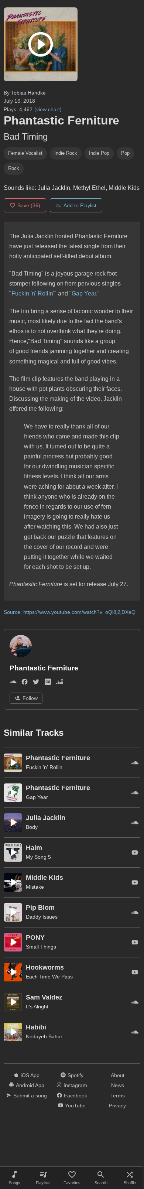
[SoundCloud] (13, 683)
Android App (30, 1085)
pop (125, 153)
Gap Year (84, 293)
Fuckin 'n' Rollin (32, 293)
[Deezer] (59, 683)
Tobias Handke (28, 93)
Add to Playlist (80, 205)
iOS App (30, 1075)
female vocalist (25, 153)
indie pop (99, 153)
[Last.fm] (47, 683)
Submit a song (30, 1096)
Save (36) (28, 205)
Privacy (117, 1105)
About (117, 1075)
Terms (117, 1096)
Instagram (75, 1085)
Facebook (75, 1096)
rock (13, 168)
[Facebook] (24, 683)
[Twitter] (36, 683)
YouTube (75, 1105)
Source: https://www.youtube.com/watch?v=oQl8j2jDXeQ (70, 612)
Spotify (75, 1075)
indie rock (65, 153)
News (117, 1085)
